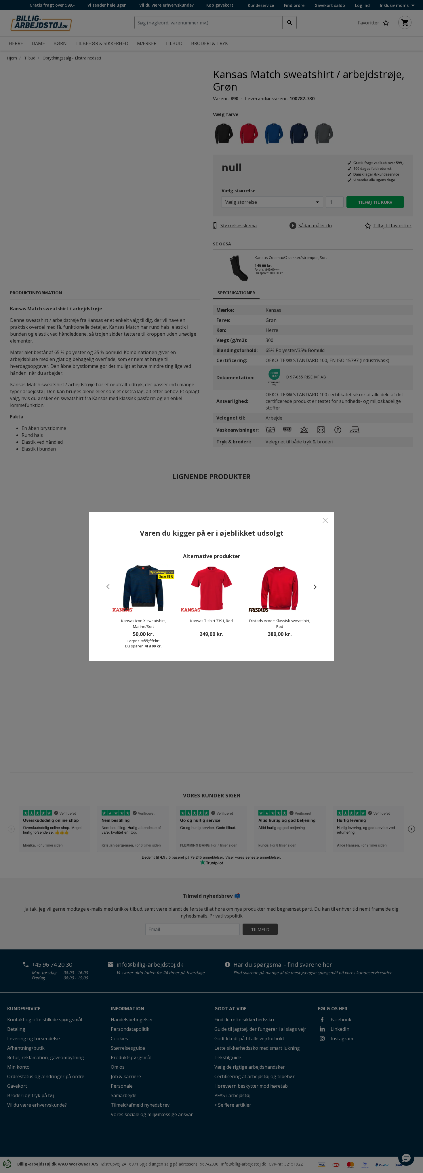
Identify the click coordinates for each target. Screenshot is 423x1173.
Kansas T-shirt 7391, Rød (211, 620)
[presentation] (312, 587)
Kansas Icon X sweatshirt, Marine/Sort (143, 623)
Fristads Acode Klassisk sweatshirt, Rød (279, 623)
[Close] (325, 520)
